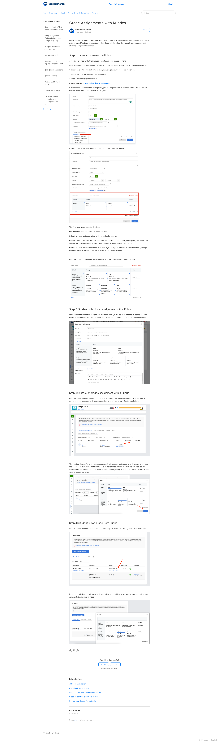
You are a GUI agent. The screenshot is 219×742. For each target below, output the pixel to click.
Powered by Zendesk (209, 740)
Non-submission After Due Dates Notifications (53, 28)
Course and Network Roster (52, 83)
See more (47, 109)
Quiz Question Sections (53, 70)
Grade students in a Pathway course (83, 697)
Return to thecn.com (116, 4)
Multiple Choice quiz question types (52, 48)
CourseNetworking (50, 13)
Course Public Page (52, 90)
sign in (76, 720)
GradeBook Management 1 (79, 688)
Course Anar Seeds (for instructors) (83, 701)
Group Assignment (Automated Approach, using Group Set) (53, 38)
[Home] (54, 5)
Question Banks (50, 76)
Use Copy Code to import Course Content (53, 62)
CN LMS (62, 13)
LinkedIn (77, 650)
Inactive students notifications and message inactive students (51, 100)
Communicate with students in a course (85, 692)
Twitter (74, 650)
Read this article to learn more (97, 83)
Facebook (70, 650)
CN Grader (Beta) (51, 55)
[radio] (103, 664)
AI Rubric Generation (77, 684)
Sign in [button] (170, 4)
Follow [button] (145, 30)
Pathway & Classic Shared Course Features (83, 13)
